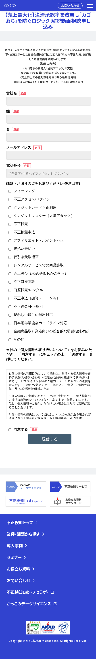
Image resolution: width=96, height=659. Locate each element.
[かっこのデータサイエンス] (26, 486)
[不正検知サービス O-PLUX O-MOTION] (70, 486)
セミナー (14, 557)
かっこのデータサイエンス (29, 603)
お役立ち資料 (18, 569)
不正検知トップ (20, 522)
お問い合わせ (70, 5)
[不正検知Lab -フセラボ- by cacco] (26, 501)
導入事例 (15, 545)
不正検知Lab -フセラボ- (27, 592)
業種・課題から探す (23, 534)
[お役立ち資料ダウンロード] (70, 501)
